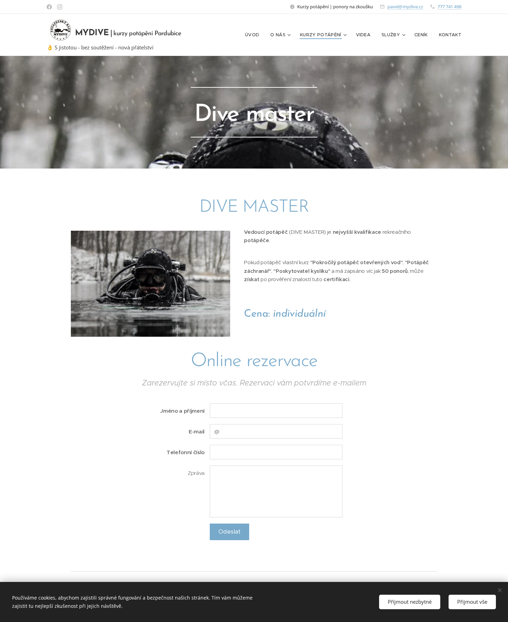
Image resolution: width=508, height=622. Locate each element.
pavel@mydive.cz (405, 6)
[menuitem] (254, 35)
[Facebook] (49, 7)
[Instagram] (59, 7)
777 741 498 (449, 6)
